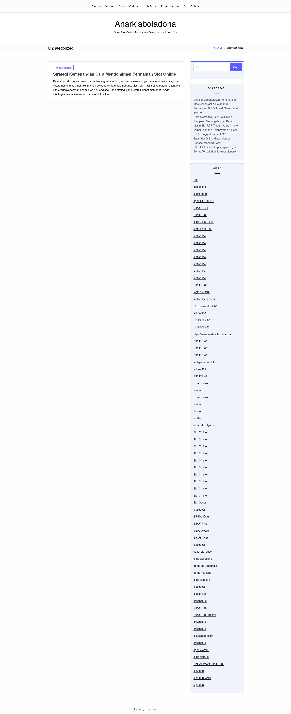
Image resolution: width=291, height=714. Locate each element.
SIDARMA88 (201, 531)
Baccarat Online (103, 6)
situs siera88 (201, 657)
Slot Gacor (199, 502)
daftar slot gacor (203, 551)
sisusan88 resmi (203, 636)
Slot (195, 180)
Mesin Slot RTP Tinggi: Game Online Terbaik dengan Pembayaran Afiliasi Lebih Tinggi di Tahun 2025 (215, 129)
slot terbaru (200, 194)
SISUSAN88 (201, 537)
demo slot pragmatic (205, 566)
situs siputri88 (201, 580)
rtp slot (197, 411)
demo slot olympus (204, 425)
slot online (199, 236)
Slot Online (191, 6)
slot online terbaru (204, 299)
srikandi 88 (200, 601)
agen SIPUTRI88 (203, 201)
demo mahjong (202, 573)
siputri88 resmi (202, 678)
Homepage (217, 47)
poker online (200, 383)
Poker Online (170, 6)
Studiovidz (152, 709)
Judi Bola (149, 6)
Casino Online (128, 6)
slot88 (197, 418)
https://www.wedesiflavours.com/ (212, 334)
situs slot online (202, 559)
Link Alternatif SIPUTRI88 (208, 664)
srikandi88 (199, 313)
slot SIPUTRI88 (202, 229)
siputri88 (198, 671)
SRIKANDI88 (201, 327)
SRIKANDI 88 (201, 320)
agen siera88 (201, 650)
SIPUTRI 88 (200, 208)
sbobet (197, 390)
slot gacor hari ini (203, 362)
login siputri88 (201, 292)
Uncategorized (64, 67)
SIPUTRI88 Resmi (204, 615)
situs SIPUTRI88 (203, 222)
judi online (199, 187)
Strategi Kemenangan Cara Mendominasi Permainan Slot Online (114, 74)
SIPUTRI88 (200, 215)
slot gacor (199, 509)
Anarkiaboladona (145, 23)
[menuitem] (102, 6)
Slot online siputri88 (205, 306)
